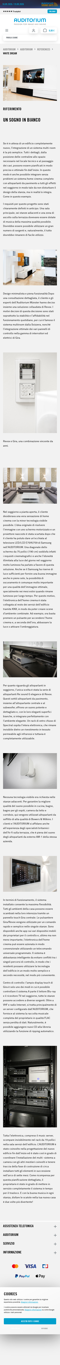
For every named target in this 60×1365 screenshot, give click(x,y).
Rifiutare (44, 1328)
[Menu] (6, 30)
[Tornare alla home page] (30, 21)
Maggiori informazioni (33, 1310)
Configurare (15, 1328)
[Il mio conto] (33, 30)
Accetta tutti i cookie (30, 1321)
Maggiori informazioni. (29, 1302)
